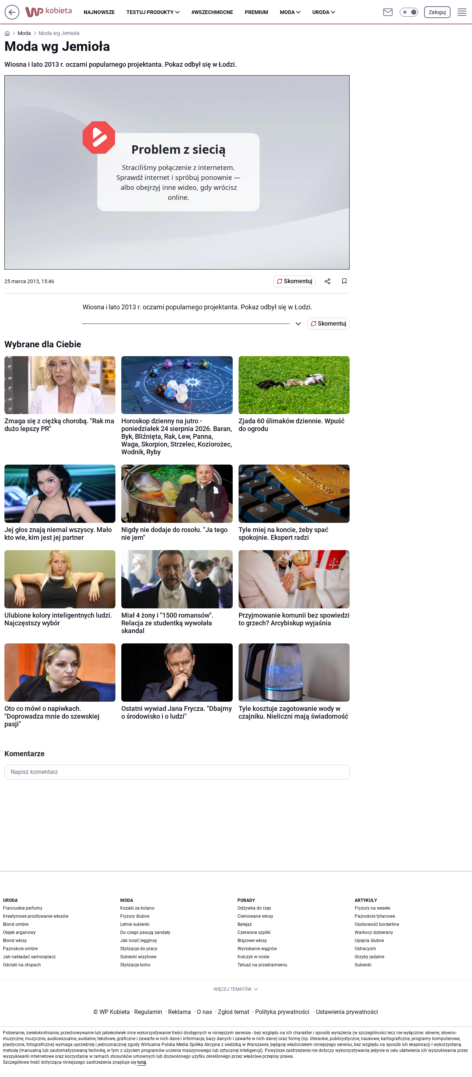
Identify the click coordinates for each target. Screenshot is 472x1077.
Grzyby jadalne (369, 956)
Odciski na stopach (22, 964)
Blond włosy (15, 940)
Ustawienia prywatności (345, 1011)
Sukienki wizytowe (138, 956)
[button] (409, 12)
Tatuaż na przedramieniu (262, 964)
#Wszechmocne (212, 12)
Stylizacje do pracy (138, 948)
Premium (256, 12)
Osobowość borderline (377, 924)
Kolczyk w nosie (253, 956)
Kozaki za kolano (137, 908)
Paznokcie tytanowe (375, 916)
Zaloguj (437, 12)
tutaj (141, 1062)
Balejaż (244, 924)
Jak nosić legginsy (138, 940)
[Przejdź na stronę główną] (12, 17)
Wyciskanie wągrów (257, 948)
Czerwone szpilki (254, 932)
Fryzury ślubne (134, 916)
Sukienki (363, 964)
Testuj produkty (150, 12)
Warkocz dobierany (374, 932)
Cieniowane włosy (255, 916)
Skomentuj (298, 281)
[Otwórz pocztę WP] (388, 12)
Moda (287, 12)
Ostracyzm (365, 948)
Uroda (320, 12)
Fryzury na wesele (372, 908)
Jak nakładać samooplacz (29, 956)
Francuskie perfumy (22, 908)
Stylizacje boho (135, 964)
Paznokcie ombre (20, 948)
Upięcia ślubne (369, 940)
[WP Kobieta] (54, 12)
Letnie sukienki (134, 924)
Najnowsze (99, 12)
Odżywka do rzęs (254, 908)
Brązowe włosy (252, 940)
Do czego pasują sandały (145, 932)
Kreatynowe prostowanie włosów (36, 916)
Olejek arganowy (19, 932)
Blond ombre (15, 924)
